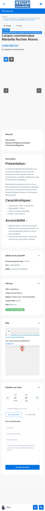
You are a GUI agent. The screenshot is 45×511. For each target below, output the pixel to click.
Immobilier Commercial (25, 18)
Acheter (6, 30)
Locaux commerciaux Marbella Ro (16, 340)
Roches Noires (18, 49)
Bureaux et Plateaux (10, 18)
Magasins (37, 18)
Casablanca (8, 49)
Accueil (4, 16)
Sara (8, 507)
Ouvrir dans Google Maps (15, 310)
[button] (6, 90)
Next (37, 397)
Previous (7, 397)
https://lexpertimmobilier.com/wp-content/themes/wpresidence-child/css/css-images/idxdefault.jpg (21, 336)
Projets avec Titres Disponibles (23, 297)
